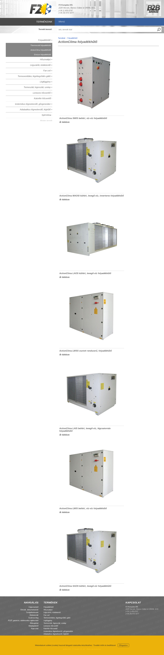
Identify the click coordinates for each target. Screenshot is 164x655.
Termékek (61, 38)
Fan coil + (47, 71)
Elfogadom (123, 645)
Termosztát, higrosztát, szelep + (38, 87)
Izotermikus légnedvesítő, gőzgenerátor (58, 631)
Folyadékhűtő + (45, 40)
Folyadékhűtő (72, 38)
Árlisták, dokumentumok (29, 610)
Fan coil (46, 615)
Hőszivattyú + (46, 59)
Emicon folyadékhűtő (42, 55)
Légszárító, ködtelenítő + (41, 65)
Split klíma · (47, 115)
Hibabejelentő (33, 626)
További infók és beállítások (104, 645)
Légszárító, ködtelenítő (52, 612)
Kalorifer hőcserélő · (43, 98)
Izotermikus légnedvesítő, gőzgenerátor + (33, 104)
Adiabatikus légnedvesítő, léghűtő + (36, 109)
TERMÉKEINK (44, 21)
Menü (62, 21)
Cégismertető (33, 607)
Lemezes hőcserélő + (42, 93)
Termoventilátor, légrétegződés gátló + (35, 76)
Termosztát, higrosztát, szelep (55, 623)
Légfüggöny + (46, 82)
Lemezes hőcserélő (51, 626)
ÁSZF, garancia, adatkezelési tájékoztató (23, 620)
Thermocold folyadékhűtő (40, 45)
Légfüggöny (48, 620)
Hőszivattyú (48, 610)
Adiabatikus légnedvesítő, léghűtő (56, 634)
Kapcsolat (34, 629)
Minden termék (46, 120)
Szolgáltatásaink (32, 612)
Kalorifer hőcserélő (50, 629)
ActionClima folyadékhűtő (40, 50)
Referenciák (34, 615)
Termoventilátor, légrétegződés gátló (57, 618)
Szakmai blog (33, 618)
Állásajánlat (34, 623)
